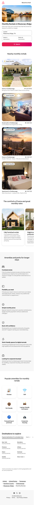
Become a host (26, 3)
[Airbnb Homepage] (3, 2)
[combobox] (17, 34)
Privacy (8, 497)
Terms (13, 497)
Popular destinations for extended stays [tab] (12, 437)
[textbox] (9, 39)
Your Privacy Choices (22, 497)
